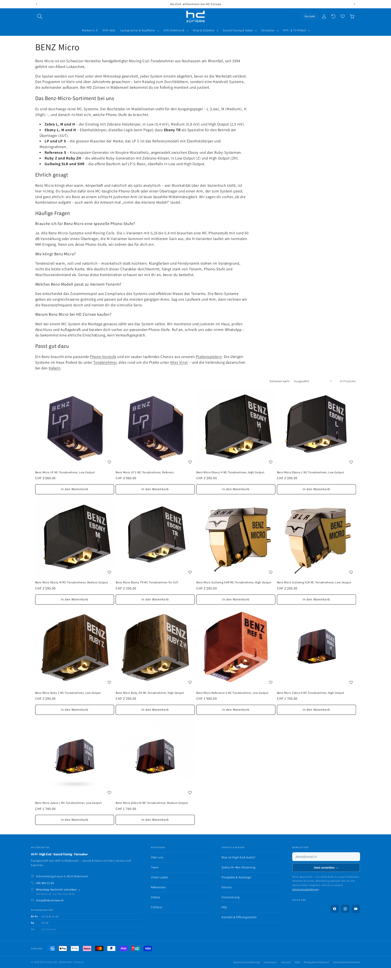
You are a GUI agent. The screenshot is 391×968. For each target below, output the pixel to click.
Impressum (270, 962)
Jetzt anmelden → (326, 867)
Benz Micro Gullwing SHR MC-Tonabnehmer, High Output (233, 582)
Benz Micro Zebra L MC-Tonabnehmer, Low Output (68, 803)
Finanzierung (231, 897)
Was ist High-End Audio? (238, 857)
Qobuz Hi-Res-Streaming (239, 867)
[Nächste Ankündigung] (354, 4)
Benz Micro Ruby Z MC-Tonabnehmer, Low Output (68, 692)
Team (154, 867)
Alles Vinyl (179, 362)
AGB (297, 962)
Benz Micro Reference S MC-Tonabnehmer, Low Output (232, 692)
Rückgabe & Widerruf (316, 962)
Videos (155, 897)
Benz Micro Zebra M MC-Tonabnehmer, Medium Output (152, 803)
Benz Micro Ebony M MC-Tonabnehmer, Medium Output (71, 582)
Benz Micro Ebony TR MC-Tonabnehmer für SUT (147, 582)
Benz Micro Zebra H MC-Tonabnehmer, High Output (310, 692)
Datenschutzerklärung (305, 889)
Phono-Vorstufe (103, 356)
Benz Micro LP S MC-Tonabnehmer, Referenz (145, 472)
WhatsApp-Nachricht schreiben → (58, 889)
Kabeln (54, 368)
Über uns (157, 857)
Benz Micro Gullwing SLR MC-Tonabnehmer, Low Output (314, 582)
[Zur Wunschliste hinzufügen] (109, 462)
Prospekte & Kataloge (236, 877)
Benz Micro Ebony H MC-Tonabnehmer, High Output (230, 472)
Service (227, 887)
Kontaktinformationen (346, 962)
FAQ (224, 907)
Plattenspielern (209, 356)
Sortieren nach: (279, 381)
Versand (286, 962)
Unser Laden (159, 877)
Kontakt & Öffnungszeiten (239, 917)
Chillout (156, 907)
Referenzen (158, 887)
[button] (40, 16)
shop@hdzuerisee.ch (50, 900)
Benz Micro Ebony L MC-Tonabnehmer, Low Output (310, 472)
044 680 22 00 (45, 883)
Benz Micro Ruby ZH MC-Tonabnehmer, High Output (150, 692)
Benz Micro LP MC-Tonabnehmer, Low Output (65, 472)
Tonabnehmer (104, 362)
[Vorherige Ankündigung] (36, 4)
